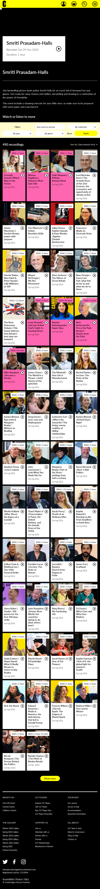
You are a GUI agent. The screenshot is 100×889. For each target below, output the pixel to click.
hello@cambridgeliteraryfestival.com (19, 869)
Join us (38, 828)
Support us (41, 822)
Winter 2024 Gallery (11, 828)
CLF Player (41, 797)
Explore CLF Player (42, 803)
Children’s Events (9, 810)
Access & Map (73, 806)
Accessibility (8, 879)
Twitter (5, 861)
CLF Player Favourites (43, 814)
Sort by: (82, 144)
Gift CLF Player (41, 806)
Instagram (23, 861)
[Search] (84, 4)
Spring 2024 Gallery (10, 832)
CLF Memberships (42, 843)
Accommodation (74, 810)
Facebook (14, 861)
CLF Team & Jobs (75, 828)
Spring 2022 (7, 846)
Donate (38, 839)
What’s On (8, 797)
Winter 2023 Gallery (11, 835)
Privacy (19, 879)
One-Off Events (9, 803)
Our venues (72, 803)
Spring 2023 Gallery (10, 839)
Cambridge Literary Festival (4, 4)
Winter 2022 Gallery (11, 843)
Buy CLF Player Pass (43, 810)
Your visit (73, 797)
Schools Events (9, 806)
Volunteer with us (42, 832)
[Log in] (63, 4)
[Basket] (74, 4)
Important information (77, 814)
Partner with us (41, 835)
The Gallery (9, 822)
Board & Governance (76, 832)
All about (73, 822)
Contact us (72, 839)
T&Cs (26, 879)
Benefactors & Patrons (44, 846)
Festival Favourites (10, 850)
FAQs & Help (73, 835)
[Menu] (94, 4)
